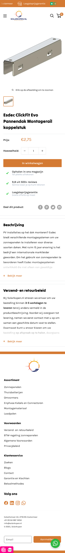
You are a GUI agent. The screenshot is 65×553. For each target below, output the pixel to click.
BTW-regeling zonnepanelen (21, 435)
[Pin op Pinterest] (46, 207)
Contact (9, 473)
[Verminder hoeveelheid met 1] (24, 150)
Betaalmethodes (14, 483)
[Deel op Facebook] (40, 207)
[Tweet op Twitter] (53, 207)
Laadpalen (10, 413)
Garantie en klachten (17, 478)
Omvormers (11, 397)
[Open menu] (5, 16)
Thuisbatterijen (13, 392)
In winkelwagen (32, 163)
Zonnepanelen (12, 387)
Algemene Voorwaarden (18, 440)
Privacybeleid (12, 445)
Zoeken (8, 462)
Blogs (7, 467)
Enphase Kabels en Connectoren (23, 403)
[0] (59, 16)
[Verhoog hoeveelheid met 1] (42, 150)
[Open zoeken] (52, 16)
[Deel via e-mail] (59, 207)
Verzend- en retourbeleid (19, 430)
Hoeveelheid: (11, 150)
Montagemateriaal (15, 408)
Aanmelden (47, 539)
